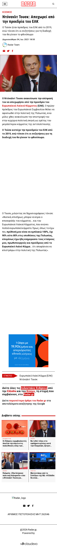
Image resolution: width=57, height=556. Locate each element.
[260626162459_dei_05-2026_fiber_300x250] (28, 350)
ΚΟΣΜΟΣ (7, 12)
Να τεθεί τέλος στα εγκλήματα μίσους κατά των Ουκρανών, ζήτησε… (41, 443)
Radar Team (14, 44)
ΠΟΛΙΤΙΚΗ (33, 470)
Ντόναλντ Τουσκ (29, 379)
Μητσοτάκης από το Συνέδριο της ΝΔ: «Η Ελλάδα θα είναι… (42, 475)
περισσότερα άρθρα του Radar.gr (27, 400)
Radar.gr (28, 394)
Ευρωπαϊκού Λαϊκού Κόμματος (19, 105)
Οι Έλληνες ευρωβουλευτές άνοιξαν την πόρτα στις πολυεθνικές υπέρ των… (15, 443)
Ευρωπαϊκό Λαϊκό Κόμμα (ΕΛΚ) (36, 375)
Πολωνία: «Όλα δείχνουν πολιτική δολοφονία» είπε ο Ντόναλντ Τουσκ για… (14, 475)
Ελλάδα (11, 391)
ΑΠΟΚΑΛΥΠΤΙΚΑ (7, 438)
